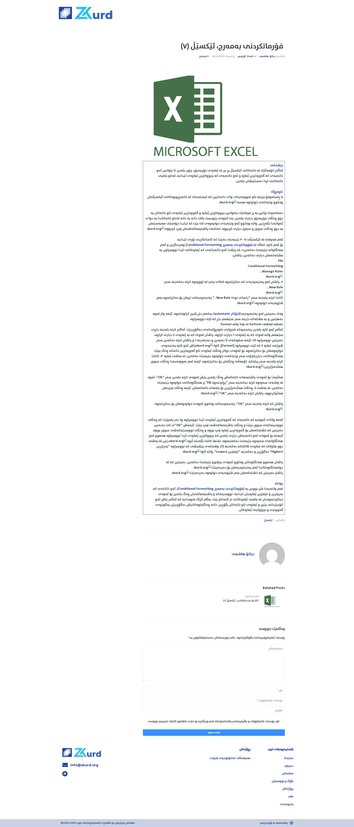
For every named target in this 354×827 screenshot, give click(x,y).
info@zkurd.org (84, 765)
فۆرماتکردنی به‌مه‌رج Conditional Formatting (219, 245)
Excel (250, 56)
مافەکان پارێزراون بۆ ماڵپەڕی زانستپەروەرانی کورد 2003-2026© (98, 823)
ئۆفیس (241, 56)
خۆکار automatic (226, 314)
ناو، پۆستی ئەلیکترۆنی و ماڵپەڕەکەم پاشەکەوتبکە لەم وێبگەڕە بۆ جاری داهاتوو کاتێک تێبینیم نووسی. (213, 721)
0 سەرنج (204, 56)
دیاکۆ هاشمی (267, 56)
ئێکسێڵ (268, 520)
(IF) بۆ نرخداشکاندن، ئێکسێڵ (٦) (241, 601)
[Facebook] (64, 773)
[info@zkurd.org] (65, 765)
